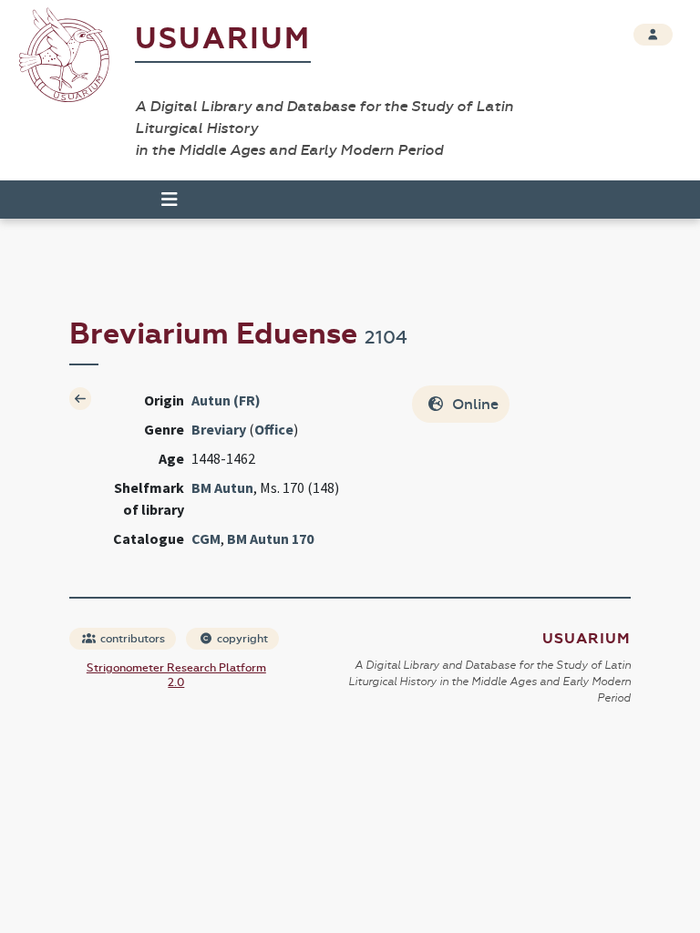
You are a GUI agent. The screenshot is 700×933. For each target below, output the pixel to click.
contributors (131, 638)
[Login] (653, 35)
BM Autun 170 (270, 538)
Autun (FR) (226, 400)
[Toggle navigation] (161, 199)
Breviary (218, 429)
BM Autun (222, 487)
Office (273, 429)
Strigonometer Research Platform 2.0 (176, 675)
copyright (241, 638)
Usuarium (223, 38)
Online (473, 404)
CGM (206, 538)
